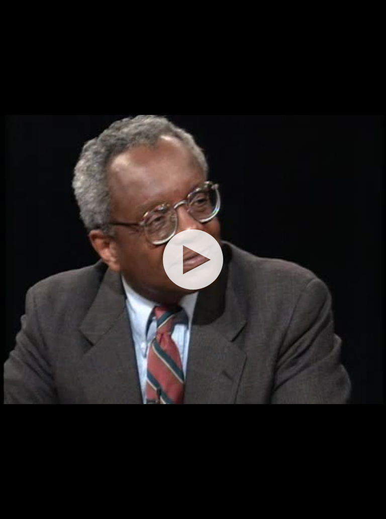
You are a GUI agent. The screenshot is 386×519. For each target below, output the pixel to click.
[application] (193, 259)
